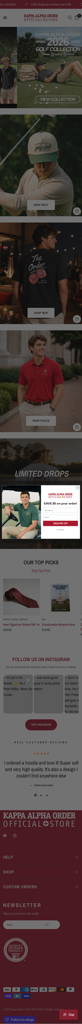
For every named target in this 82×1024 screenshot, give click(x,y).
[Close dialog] (77, 487)
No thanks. (60, 530)
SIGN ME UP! (60, 523)
